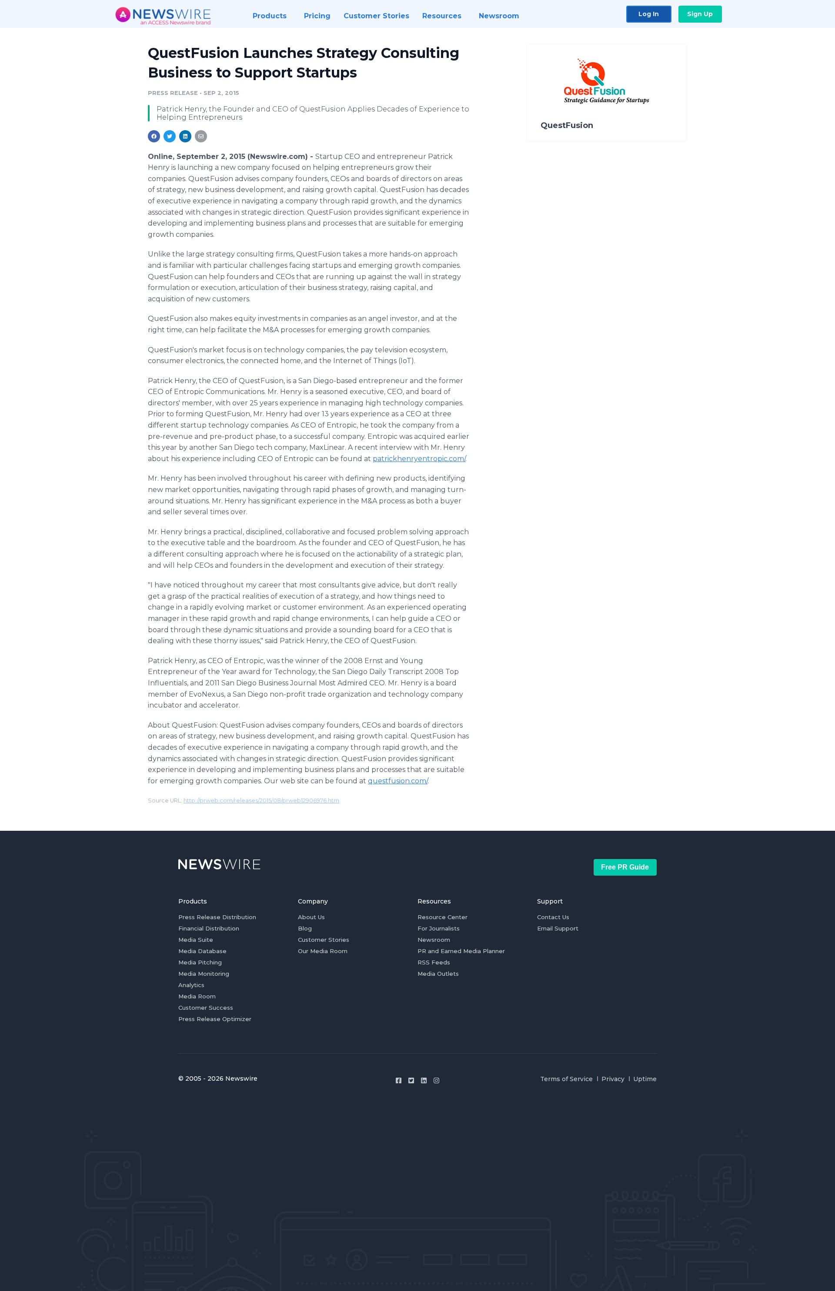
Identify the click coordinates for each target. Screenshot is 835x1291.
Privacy (613, 1079)
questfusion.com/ (398, 781)
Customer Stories (323, 939)
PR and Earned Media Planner (461, 950)
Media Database (202, 950)
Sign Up (700, 14)
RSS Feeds (434, 962)
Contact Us (553, 916)
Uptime (645, 1079)
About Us (311, 916)
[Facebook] (398, 1080)
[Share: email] (201, 136)
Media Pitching (200, 962)
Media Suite (195, 939)
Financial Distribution (208, 928)
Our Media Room (322, 950)
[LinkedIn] (424, 1080)
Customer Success (205, 1007)
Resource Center (443, 916)
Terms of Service (566, 1079)
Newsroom (434, 939)
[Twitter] (411, 1080)
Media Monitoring (203, 973)
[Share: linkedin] (185, 136)
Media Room (197, 996)
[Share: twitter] (169, 136)
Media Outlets (438, 973)
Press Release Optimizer (214, 1018)
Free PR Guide (625, 867)
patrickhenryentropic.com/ (419, 459)
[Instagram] (436, 1080)
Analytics (191, 984)
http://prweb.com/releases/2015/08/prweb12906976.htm (261, 800)
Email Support (557, 928)
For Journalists (439, 928)
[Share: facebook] (154, 136)
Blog (305, 928)
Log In (648, 14)
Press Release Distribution (217, 916)
